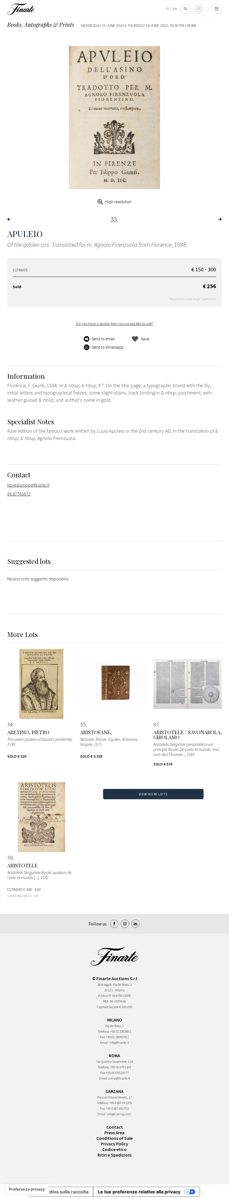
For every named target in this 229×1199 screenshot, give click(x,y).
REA (106, 1001)
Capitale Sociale (107, 1007)
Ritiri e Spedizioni (114, 1155)
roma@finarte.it (119, 1078)
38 (10, 857)
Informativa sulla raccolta (61, 1192)
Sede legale (104, 984)
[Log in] (199, 9)
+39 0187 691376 (120, 1103)
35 (83, 724)
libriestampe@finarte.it (28, 485)
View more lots (153, 794)
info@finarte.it (119, 1042)
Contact (114, 1127)
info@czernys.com (119, 1114)
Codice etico (114, 1149)
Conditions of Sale (114, 1138)
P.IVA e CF (104, 996)
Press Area (114, 1132)
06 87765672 (18, 494)
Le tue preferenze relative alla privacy (139, 1192)
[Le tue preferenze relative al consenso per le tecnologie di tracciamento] (26, 1189)
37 (156, 724)
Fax (102, 1037)
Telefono (103, 1031)
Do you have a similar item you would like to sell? (114, 323)
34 (10, 724)
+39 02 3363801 (120, 1031)
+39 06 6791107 (120, 1067)
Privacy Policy (114, 1144)
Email (104, 1042)
